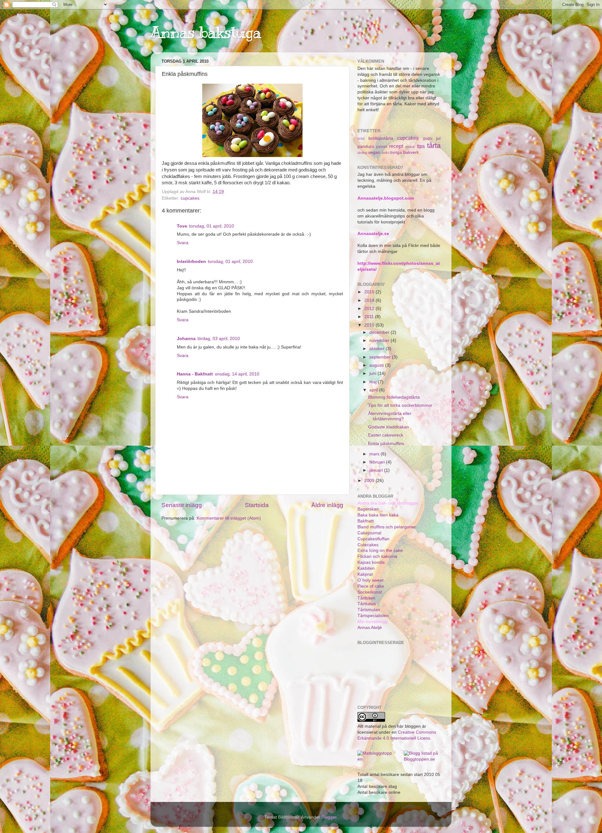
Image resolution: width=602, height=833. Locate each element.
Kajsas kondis (371, 562)
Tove (182, 226)
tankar (410, 147)
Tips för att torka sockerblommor (400, 405)
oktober (377, 348)
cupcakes (190, 198)
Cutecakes (367, 544)
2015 (370, 292)
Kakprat (365, 574)
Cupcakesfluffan (373, 539)
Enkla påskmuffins (386, 443)
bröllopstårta (380, 138)
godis (427, 138)
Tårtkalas (366, 603)
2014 (370, 300)
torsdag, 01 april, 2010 (211, 226)
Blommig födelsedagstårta (394, 397)
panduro (365, 146)
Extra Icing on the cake (380, 550)
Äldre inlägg (327, 505)
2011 (369, 316)
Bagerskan (368, 509)
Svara (182, 242)
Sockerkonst (369, 592)
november (380, 340)
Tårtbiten (366, 598)
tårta (434, 145)
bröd (360, 138)
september (380, 357)
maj (373, 382)
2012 (370, 308)
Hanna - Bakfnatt (195, 374)
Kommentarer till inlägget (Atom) (229, 518)
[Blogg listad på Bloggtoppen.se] (422, 759)
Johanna (186, 338)
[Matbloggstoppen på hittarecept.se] (375, 759)
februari (377, 462)
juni (373, 373)
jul (438, 138)
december (380, 332)
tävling (362, 153)
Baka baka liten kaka (378, 515)
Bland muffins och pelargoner (386, 527)
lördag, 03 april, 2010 (219, 338)
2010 (370, 325)
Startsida (257, 505)
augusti (377, 365)
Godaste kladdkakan (388, 427)
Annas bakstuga (205, 32)
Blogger (328, 817)
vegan (374, 152)
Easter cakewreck (385, 435)
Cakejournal (369, 533)
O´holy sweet (370, 580)
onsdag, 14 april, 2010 (237, 374)
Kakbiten (366, 568)
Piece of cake (370, 586)
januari (376, 470)
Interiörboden (191, 261)
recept (396, 146)
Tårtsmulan (368, 609)
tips (421, 146)
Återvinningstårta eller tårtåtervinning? (389, 416)
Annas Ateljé (369, 627)
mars (375, 454)
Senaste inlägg (181, 505)
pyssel (381, 146)
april (374, 390)
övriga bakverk (404, 152)
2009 (370, 480)
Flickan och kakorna (377, 556)
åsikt (385, 153)
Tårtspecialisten (373, 615)
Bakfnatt (365, 521)
